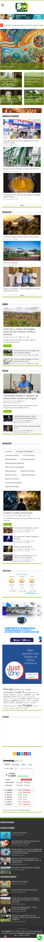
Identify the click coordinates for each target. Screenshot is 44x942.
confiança (28, 689)
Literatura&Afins (11, 459)
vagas (26, 708)
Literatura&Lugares (28, 459)
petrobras (29, 701)
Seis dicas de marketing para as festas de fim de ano (26, 842)
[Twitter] (22, 753)
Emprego (6, 695)
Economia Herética (12, 455)
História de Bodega (12, 486)
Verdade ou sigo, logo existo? (23, 547)
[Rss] (14, 753)
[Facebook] (18, 753)
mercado (15, 698)
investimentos (31, 697)
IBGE (19, 697)
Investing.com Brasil (24, 810)
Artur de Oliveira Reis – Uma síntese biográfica (24, 908)
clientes (22, 689)
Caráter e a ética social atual (12, 265)
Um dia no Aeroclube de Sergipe (26, 867)
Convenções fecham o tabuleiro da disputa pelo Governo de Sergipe (20, 397)
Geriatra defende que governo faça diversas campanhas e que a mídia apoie (26, 860)
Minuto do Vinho (11, 475)
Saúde (19, 706)
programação (33, 702)
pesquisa (22, 701)
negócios (29, 698)
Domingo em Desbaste (24, 451)
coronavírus (8, 692)
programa (26, 702)
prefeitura (12, 702)
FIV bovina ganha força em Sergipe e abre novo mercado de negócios (33, 99)
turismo (17, 708)
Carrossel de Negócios (10, 116)
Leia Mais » (7, 346)
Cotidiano (8, 451)
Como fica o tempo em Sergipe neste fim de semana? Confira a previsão (19, 332)
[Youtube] (25, 753)
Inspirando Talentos (27, 471)
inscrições (24, 697)
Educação (35, 692)
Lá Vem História (28, 455)
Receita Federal (12, 706)
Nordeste (36, 698)
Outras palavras (10, 471)
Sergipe (28, 705)
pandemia (15, 701)
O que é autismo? (19, 833)
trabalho (12, 708)
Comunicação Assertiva (13, 483)
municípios (22, 698)
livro (11, 698)
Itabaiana (6, 698)
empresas (13, 695)
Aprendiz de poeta (8, 67)
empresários (19, 695)
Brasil (16, 689)
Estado (34, 695)
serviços (35, 706)
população (35, 701)
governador (7, 697)
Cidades (5, 304)
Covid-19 (19, 692)
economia (28, 692)
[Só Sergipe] (22, 6)
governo (14, 697)
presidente (19, 703)
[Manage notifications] (5, 936)
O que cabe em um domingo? (24, 890)
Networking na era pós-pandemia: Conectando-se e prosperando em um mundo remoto (27, 851)
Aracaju (8, 689)
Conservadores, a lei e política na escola (26, 528)
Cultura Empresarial (28, 475)
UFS (22, 708)
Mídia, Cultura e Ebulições (14, 467)
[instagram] (29, 753)
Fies (38, 695)
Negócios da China (12, 479)
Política (5, 371)
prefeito (5, 702)
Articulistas (7, 212)
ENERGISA (27, 695)
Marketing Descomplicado (14, 463)
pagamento (6, 701)
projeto (5, 706)
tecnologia (6, 708)
